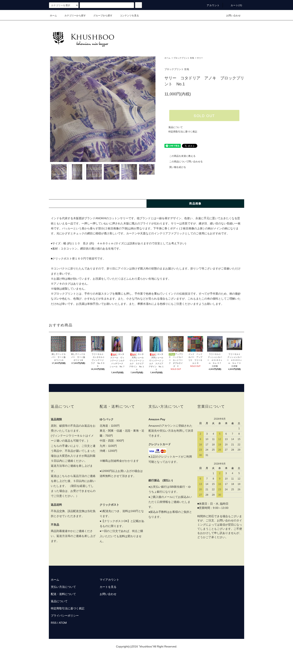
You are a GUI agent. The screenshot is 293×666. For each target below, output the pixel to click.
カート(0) (236, 5)
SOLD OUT (204, 115)
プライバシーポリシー (65, 615)
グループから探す (102, 15)
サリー (200, 58)
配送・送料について (63, 594)
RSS (53, 622)
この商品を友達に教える (182, 156)
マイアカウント (109, 579)
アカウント (213, 5)
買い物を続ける (177, 167)
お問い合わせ (233, 15)
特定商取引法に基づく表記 (182, 131)
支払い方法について (63, 586)
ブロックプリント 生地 (183, 58)
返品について (175, 127)
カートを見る (108, 586)
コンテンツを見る (129, 15)
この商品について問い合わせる (186, 161)
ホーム (53, 15)
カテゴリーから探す (75, 15)
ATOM (63, 622)
